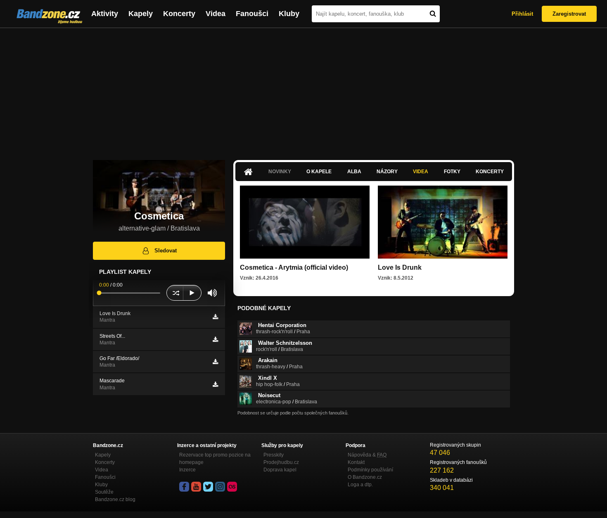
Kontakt (356, 462)
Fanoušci (252, 13)
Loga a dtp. (360, 484)
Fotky (452, 171)
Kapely (140, 13)
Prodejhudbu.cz (281, 462)
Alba (354, 171)
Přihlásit (522, 14)
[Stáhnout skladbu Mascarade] (215, 384)
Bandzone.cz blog (115, 499)
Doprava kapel (279, 470)
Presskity (273, 455)
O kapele (319, 171)
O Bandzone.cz (365, 477)
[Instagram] (220, 487)
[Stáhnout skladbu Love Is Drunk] (215, 317)
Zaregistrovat (569, 14)
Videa (215, 13)
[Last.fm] (232, 487)
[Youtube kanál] (196, 487)
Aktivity (104, 13)
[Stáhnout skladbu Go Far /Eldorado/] (215, 362)
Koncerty (179, 13)
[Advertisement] (303, 90)
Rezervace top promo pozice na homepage (215, 458)
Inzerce (187, 470)
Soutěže (104, 492)
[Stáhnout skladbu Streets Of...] (215, 339)
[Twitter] (208, 487)
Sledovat (165, 250)
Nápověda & (367, 455)
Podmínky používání (370, 470)
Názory (387, 171)
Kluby (289, 13)
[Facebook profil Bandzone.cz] (184, 487)
